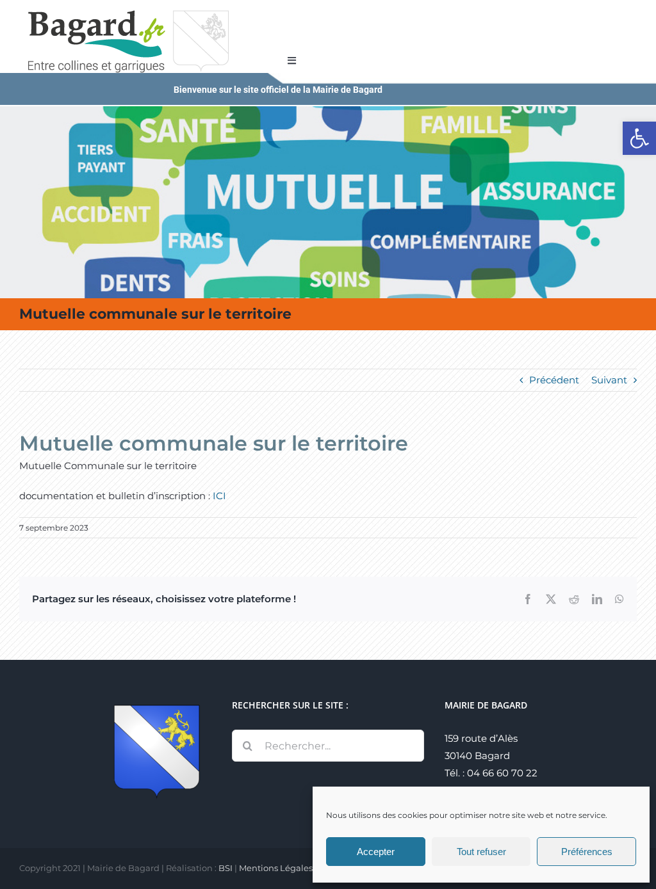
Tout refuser (481, 851)
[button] (639, 138)
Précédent (554, 380)
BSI (225, 868)
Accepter (376, 851)
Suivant (609, 380)
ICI (221, 496)
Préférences (586, 851)
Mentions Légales (276, 868)
